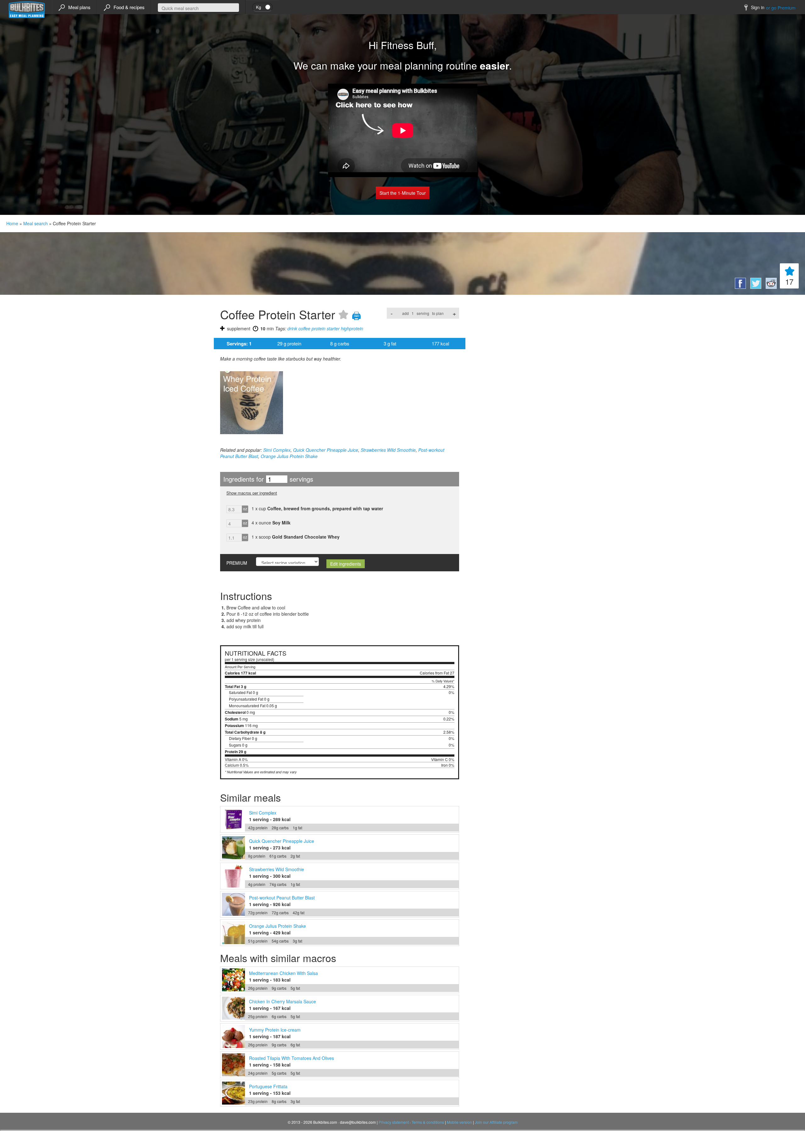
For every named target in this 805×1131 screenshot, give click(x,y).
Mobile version (459, 1122)
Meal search (35, 223)
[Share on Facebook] (739, 287)
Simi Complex (277, 450)
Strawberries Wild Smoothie (388, 450)
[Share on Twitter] (755, 287)
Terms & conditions (428, 1122)
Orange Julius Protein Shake (289, 456)
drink (292, 328)
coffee (304, 328)
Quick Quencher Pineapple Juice (325, 450)
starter (333, 328)
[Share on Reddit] (770, 287)
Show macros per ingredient (251, 493)
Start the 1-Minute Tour (403, 193)
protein (318, 328)
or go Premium (781, 7)
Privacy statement (394, 1122)
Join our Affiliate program (496, 1122)
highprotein (352, 328)
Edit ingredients (345, 564)
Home (12, 223)
